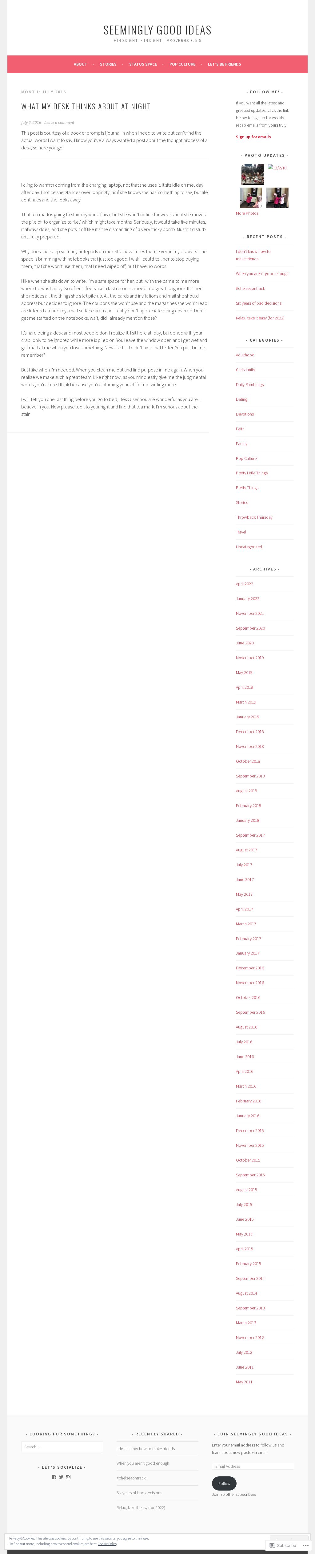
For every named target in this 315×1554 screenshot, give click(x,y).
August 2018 (246, 790)
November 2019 (250, 657)
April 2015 (244, 1249)
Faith (240, 429)
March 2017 (246, 924)
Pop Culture (182, 64)
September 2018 (250, 776)
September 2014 (250, 1278)
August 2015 (246, 1189)
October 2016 (248, 997)
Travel (241, 532)
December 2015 (250, 1130)
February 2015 (248, 1263)
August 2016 (246, 1027)
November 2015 (250, 1145)
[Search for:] (62, 1447)
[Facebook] (54, 1477)
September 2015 (250, 1175)
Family (241, 443)
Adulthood (245, 355)
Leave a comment (59, 122)
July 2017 (244, 864)
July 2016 (244, 1042)
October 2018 (248, 761)
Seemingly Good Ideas (157, 29)
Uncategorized (249, 547)
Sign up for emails (253, 137)
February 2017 (248, 938)
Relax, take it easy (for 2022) (260, 318)
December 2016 (250, 968)
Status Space (143, 64)
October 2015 (248, 1160)
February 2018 (248, 805)
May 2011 (244, 1382)
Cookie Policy (107, 1543)
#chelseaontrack (250, 288)
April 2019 (244, 687)
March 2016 (246, 1086)
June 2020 (245, 643)
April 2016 (244, 1071)
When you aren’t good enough (262, 273)
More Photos (247, 213)
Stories (108, 64)
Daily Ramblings (250, 384)
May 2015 (244, 1234)
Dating (241, 399)
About (80, 64)
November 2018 (250, 746)
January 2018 (247, 820)
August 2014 (246, 1293)
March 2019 (246, 702)
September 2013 (250, 1308)
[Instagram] (68, 1477)
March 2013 (246, 1322)
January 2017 (247, 953)
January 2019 (247, 717)
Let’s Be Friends (224, 64)
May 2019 (244, 672)
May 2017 (244, 894)
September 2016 (250, 1012)
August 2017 (246, 850)
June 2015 (245, 1219)
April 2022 (244, 583)
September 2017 (250, 835)
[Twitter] (61, 1477)
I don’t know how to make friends (146, 1448)
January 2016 (247, 1115)
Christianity (245, 369)
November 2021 (250, 613)
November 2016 (250, 982)
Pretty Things (247, 487)
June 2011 (245, 1367)
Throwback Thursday (254, 517)
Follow (224, 1483)
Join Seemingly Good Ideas (252, 1434)
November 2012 (250, 1337)
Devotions (245, 414)
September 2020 (250, 628)
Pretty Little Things (252, 473)
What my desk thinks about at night (86, 106)
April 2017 (244, 909)
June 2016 (245, 1056)
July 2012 (244, 1352)
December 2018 (250, 731)
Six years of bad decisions (258, 303)
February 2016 (248, 1101)
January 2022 (247, 598)
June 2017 (245, 879)
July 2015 (244, 1204)
